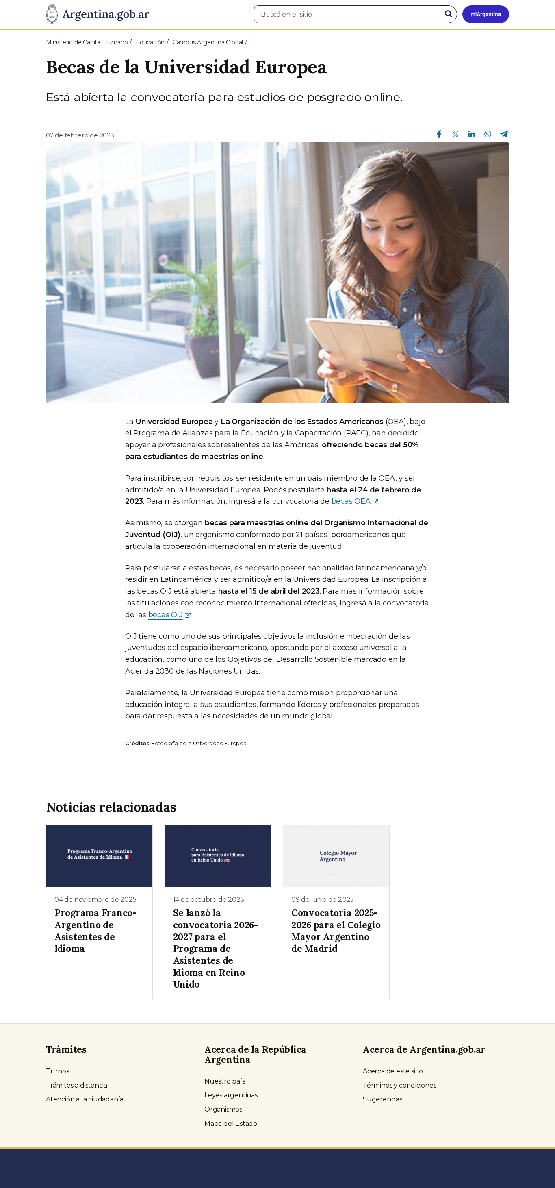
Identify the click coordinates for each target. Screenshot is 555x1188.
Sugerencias (382, 1099)
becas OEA (351, 501)
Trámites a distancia (76, 1085)
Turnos (57, 1071)
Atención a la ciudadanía (85, 1099)
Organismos (223, 1109)
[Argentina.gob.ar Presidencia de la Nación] (97, 14)
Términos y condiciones (399, 1085)
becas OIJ (165, 614)
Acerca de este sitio (393, 1071)
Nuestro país (224, 1081)
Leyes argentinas (231, 1095)
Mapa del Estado (230, 1123)
